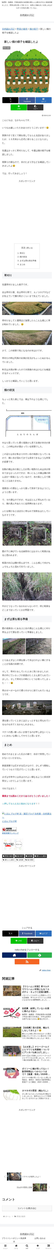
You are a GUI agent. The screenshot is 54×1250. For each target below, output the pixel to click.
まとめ (22, 264)
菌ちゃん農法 (41, 856)
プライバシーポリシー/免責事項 (14, 1240)
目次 (23, 248)
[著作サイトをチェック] (14, 955)
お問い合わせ (39, 1238)
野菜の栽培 (9, 856)
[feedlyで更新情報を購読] (39, 955)
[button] (35, 107)
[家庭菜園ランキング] (9, 829)
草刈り (22, 253)
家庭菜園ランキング (10, 833)
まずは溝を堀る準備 (28, 261)
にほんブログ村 (9, 821)
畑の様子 (20, 856)
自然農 (30, 856)
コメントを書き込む (27, 1208)
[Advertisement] (27, 211)
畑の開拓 (30, 860)
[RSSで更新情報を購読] (27, 961)
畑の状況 (23, 257)
